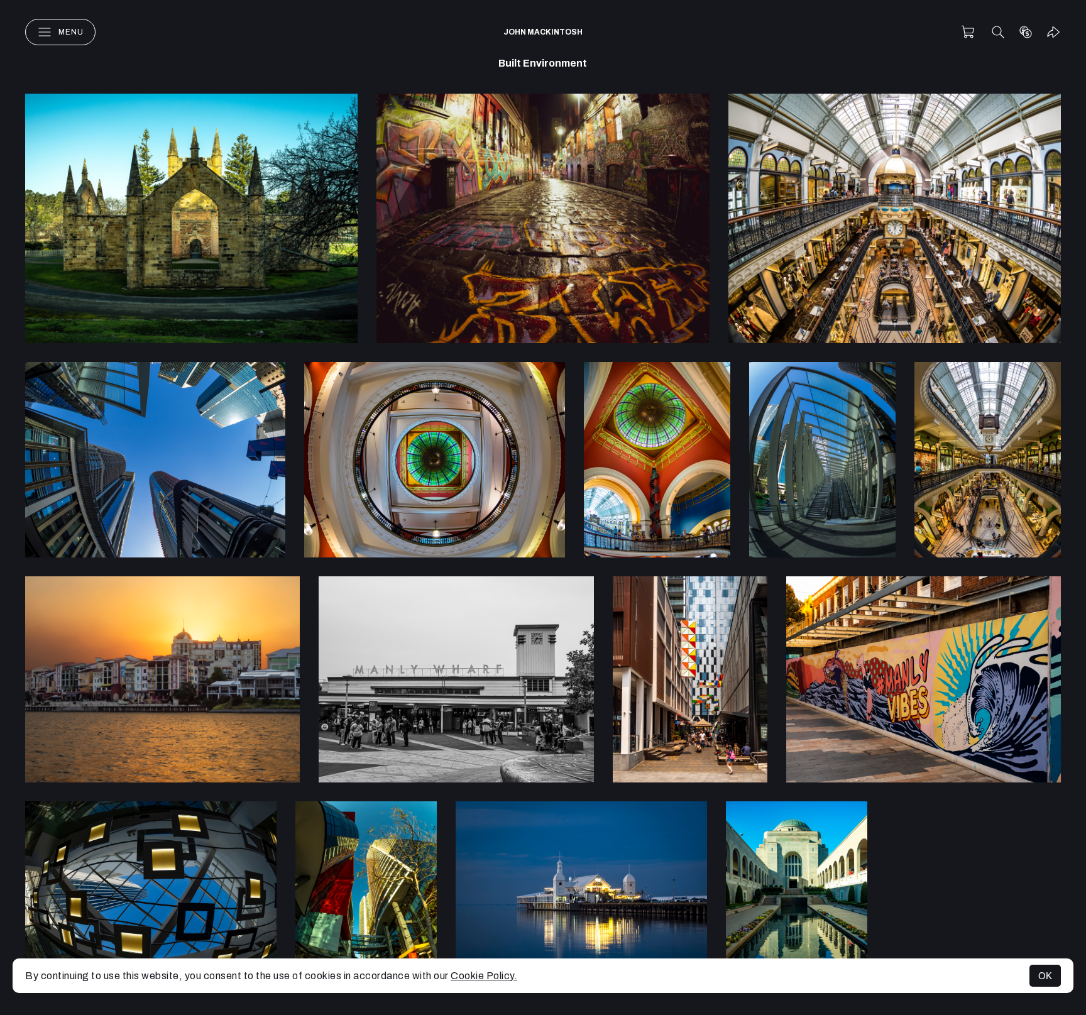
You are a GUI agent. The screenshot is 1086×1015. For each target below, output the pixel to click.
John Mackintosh (543, 32)
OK (1045, 975)
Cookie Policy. (484, 975)
